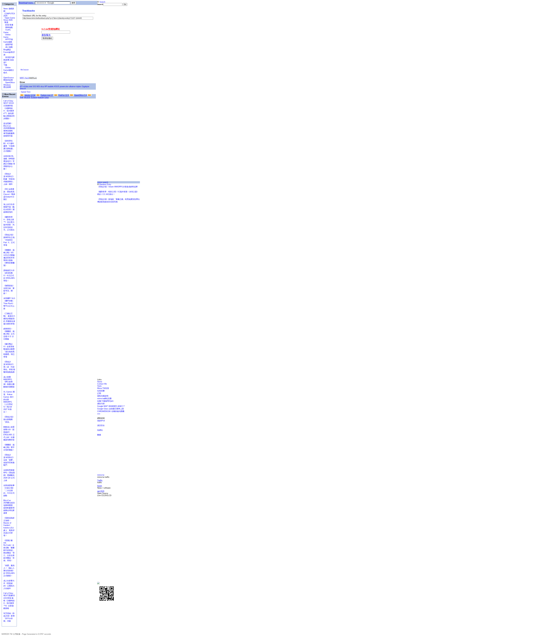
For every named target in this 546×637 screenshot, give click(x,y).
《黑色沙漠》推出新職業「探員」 (9, 419)
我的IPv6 (101, 421)
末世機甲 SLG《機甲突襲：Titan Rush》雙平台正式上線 (9, 303)
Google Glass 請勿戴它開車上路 (110, 409)
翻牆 (99, 435)
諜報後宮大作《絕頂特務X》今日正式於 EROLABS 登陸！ (9, 275)
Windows (7, 85)
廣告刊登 (101, 404)
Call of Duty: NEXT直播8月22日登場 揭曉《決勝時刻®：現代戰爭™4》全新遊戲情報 (9, 600)
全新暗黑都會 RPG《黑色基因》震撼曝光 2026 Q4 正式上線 (9, 475)
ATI (21, 86)
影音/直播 (8, 25)
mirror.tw (100, 475)
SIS (34, 86)
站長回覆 (101, 391)
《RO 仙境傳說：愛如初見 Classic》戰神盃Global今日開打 (9, 194)
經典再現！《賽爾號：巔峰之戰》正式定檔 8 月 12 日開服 (9, 334)
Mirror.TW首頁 (103, 388)
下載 (5, 65)
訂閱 (99, 393)
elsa (42, 86)
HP (46, 86)
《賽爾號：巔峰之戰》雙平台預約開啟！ (9, 447)
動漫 (6, 22)
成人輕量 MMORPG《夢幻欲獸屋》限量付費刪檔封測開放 (9, 382)
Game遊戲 (7, 42)
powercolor (64, 86)
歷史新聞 (7, 87)
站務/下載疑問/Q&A (105, 401)
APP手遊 (8, 39)
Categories (9, 4)
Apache (41, 97)
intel (30, 86)
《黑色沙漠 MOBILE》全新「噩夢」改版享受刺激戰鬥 (9, 460)
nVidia (25, 86)
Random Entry (105, 184)
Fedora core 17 (47, 95)
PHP (22, 97)
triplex (78, 86)
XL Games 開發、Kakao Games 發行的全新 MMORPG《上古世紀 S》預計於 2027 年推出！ (9, 402)
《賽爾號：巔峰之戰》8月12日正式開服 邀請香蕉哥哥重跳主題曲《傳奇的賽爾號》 (9, 257)
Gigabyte (85, 86)
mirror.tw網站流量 (104, 398)
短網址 (100, 430)
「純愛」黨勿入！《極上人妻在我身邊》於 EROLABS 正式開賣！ (9, 570)
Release (25, 70)
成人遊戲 (8, 47)
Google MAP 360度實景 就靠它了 (111, 406)
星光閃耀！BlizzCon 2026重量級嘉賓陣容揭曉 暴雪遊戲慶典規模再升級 (9, 129)
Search (102, 2)
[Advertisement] (106, 53)
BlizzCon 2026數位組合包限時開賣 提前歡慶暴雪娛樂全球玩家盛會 (9, 506)
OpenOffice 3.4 (80, 95)
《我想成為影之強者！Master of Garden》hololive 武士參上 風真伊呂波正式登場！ (9, 527)
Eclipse (34, 97)
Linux (46, 97)
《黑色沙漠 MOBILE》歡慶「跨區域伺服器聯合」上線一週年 (9, 179)
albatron (72, 86)
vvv (98, 414)
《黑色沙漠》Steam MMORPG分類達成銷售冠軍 (117, 187)
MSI (38, 86)
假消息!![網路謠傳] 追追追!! (8, 59)
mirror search (102, 182)
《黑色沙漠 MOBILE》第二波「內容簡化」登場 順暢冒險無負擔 (9, 367)
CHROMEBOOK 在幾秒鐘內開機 (110, 411)
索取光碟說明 (102, 396)
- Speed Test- (25, 92)
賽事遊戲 (8, 27)
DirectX (23, 89)
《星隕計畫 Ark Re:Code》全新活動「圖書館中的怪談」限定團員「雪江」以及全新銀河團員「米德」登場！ (9, 550)
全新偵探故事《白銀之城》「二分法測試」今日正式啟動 (9, 490)
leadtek (51, 86)
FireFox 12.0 (63, 95)
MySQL (27, 97)
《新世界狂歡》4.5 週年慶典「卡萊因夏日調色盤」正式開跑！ (9, 146)
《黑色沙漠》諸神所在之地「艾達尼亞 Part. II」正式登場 (9, 240)
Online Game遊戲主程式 (8, 70)
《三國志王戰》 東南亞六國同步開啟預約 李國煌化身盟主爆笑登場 (9, 318)
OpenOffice (9, 82)
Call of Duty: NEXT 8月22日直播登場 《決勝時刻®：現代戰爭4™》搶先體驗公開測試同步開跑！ (9, 110)
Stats (99, 386)
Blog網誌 (7, 50)
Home (99, 382)
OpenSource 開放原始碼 (8, 77)
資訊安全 (101, 425)
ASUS (56, 86)
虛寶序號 (8, 44)
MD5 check (24, 78)
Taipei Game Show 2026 (9, 19)
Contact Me (102, 384)
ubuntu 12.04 (30, 95)
